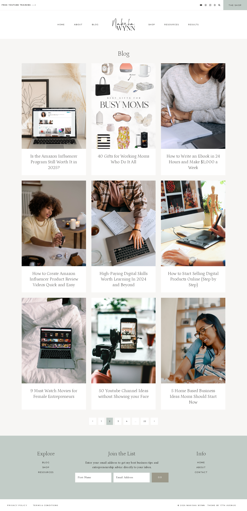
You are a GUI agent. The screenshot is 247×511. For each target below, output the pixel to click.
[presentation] (54, 106)
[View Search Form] (219, 5)
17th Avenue (228, 505)
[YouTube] (201, 5)
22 (144, 421)
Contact (201, 472)
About (78, 24)
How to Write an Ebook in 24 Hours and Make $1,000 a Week (193, 162)
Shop (151, 24)
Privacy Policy (17, 505)
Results (193, 24)
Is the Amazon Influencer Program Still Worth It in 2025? (53, 162)
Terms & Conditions (45, 505)
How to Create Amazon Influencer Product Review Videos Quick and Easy (54, 279)
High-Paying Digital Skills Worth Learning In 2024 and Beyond (123, 279)
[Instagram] (210, 5)
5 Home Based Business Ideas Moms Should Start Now (193, 396)
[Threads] (215, 5)
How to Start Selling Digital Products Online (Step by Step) (193, 279)
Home (61, 24)
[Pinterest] (205, 5)
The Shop (235, 5)
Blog (95, 24)
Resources (171, 24)
